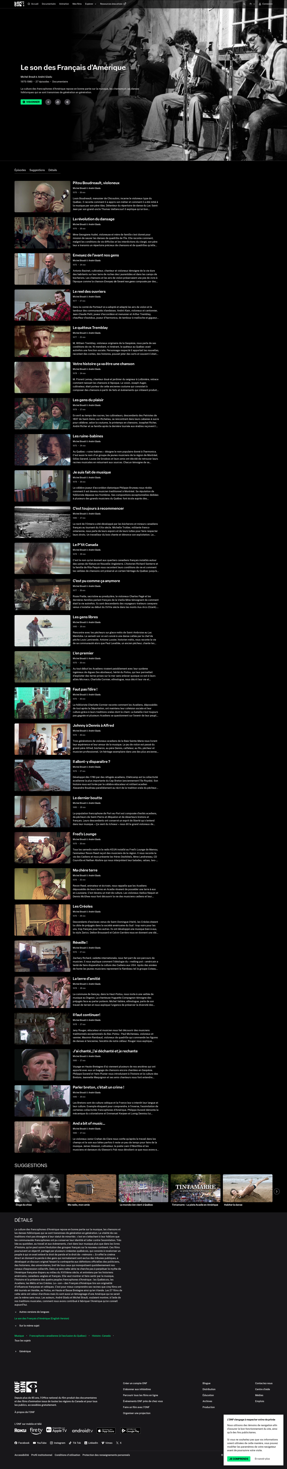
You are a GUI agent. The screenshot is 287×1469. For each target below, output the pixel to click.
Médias (259, 1395)
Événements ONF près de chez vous (143, 1401)
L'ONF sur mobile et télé (28, 1424)
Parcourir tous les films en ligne (140, 1395)
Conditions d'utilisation (67, 1455)
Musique (19, 1335)
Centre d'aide (262, 1389)
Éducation (208, 1395)
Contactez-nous (264, 1383)
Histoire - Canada (101, 1335)
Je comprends (238, 1458)
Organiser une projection (136, 1413)
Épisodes (20, 170)
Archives (207, 1401)
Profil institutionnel (41, 1455)
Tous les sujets (22, 1340)
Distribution (209, 1389)
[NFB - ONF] (19, 4)
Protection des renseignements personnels (106, 1455)
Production (209, 1407)
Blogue (206, 1383)
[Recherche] (244, 4)
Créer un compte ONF (135, 1383)
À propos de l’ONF (24, 1412)
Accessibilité (21, 1455)
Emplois (259, 1401)
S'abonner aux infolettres (137, 1389)
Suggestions (37, 170)
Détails (52, 170)
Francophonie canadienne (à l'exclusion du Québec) (57, 1335)
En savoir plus (262, 1458)
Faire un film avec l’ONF (136, 1407)
